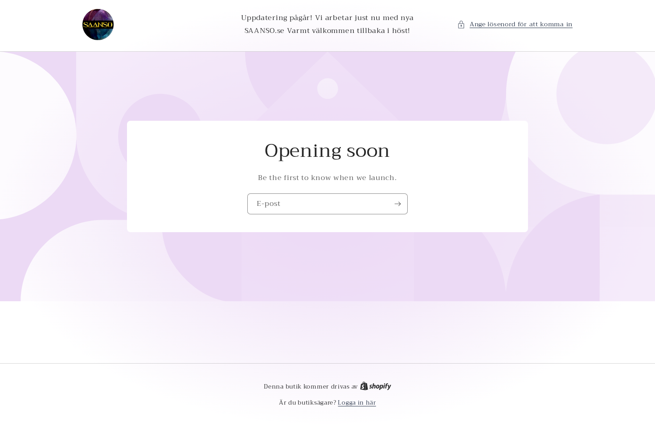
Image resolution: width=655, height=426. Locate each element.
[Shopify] (375, 386)
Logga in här (357, 402)
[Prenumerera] (397, 203)
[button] (515, 24)
